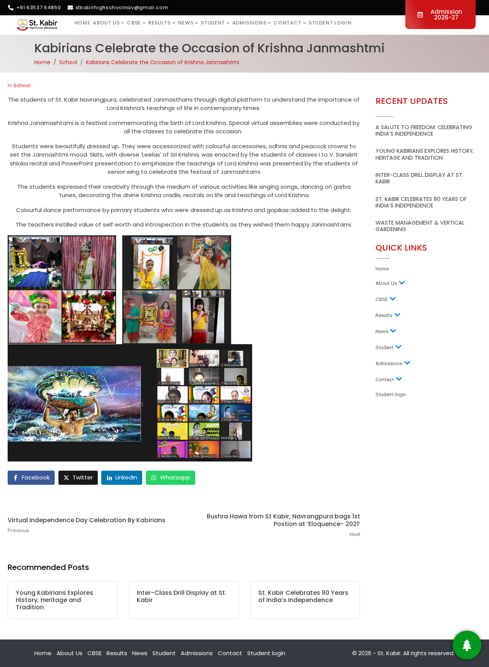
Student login (330, 22)
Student (213, 22)
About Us (106, 22)
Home (82, 22)
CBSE (134, 22)
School (22, 85)
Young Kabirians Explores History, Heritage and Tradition (425, 154)
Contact (287, 22)
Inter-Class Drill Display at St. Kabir (419, 178)
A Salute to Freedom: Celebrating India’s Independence (424, 130)
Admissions (249, 22)
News (186, 22)
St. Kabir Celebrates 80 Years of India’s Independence (421, 202)
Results (159, 22)
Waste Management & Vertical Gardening (420, 226)
